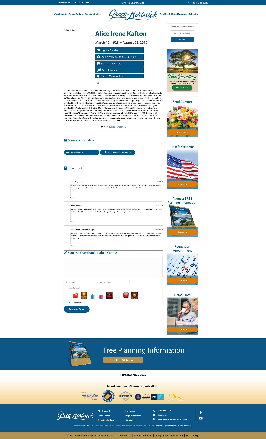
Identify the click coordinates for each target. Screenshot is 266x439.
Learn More (182, 280)
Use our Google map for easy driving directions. (173, 425)
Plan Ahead (165, 14)
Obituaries (63, 2)
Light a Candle (109, 50)
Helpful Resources (179, 14)
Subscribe (182, 39)
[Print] (98, 82)
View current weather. (114, 126)
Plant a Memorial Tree (112, 76)
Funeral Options (76, 14)
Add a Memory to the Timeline (118, 57)
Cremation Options (92, 14)
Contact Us (82, 2)
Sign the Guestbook (112, 63)
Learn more (182, 184)
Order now (182, 232)
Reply (72, 197)
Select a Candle (75, 288)
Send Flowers (109, 70)
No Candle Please (77, 303)
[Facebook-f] (200, 412)
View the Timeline (76, 152)
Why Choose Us (60, 14)
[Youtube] (200, 418)
